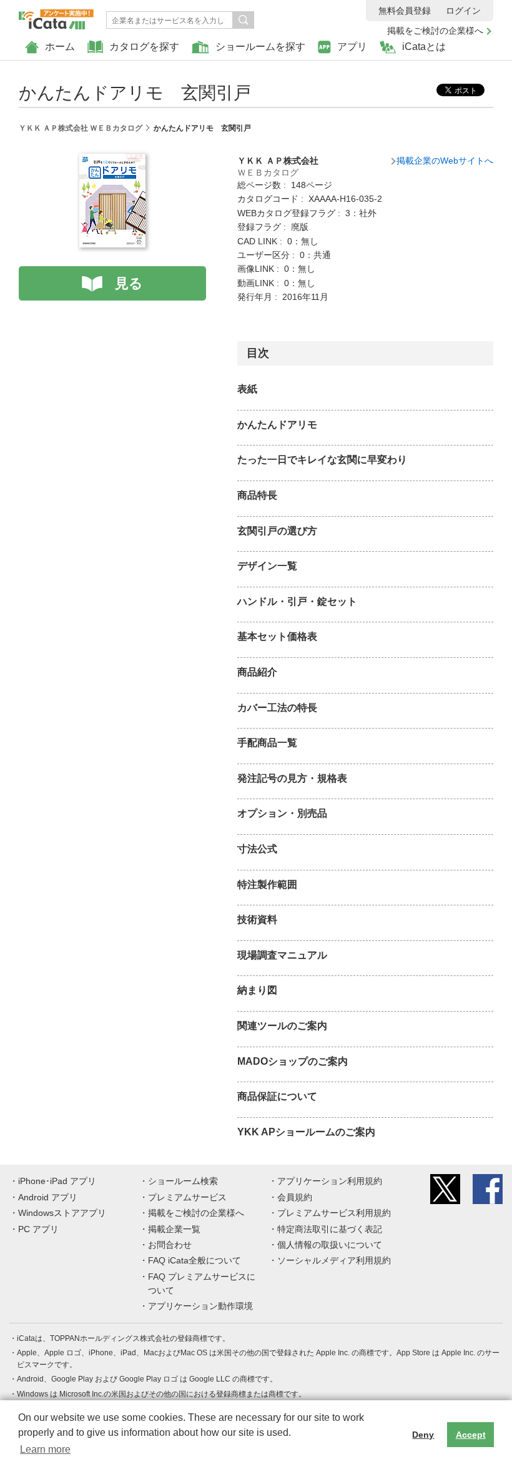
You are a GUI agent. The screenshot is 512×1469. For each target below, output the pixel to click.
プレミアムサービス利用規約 (334, 1213)
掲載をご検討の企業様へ (435, 31)
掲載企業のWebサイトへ (444, 161)
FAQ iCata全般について (194, 1260)
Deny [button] (423, 1435)
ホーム (60, 46)
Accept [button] (471, 1435)
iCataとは (424, 46)
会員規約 (294, 1197)
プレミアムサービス (187, 1197)
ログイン (463, 11)
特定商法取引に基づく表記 (329, 1229)
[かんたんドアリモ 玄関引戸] (112, 161)
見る (129, 283)
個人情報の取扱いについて (329, 1245)
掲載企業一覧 (174, 1229)
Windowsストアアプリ (62, 1213)
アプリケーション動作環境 (200, 1306)
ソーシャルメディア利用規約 (334, 1260)
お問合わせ (170, 1245)
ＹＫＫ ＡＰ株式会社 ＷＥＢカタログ (80, 128)
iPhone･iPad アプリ (57, 1181)
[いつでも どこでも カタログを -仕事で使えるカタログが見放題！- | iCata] (56, 16)
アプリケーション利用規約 (329, 1181)
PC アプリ (38, 1229)
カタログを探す (144, 46)
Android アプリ (47, 1197)
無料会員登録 (404, 11)
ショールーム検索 (183, 1181)
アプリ (352, 46)
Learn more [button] (45, 1449)
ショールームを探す (260, 46)
